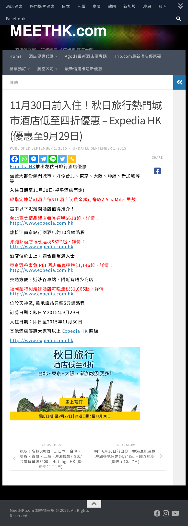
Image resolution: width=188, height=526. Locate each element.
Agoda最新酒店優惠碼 (86, 56)
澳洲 (147, 6)
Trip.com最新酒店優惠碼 (137, 56)
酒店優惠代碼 (41, 56)
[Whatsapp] (24, 159)
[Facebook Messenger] (33, 159)
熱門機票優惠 (42, 6)
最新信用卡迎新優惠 (83, 68)
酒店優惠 (14, 6)
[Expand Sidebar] (179, 82)
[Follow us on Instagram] (166, 513)
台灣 (81, 6)
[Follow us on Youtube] (174, 513)
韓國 (112, 6)
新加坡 (129, 6)
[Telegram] (43, 159)
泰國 (97, 6)
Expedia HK (22, 166)
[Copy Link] (72, 159)
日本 (66, 6)
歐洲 (162, 6)
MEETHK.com (58, 29)
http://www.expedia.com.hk (41, 223)
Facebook (16, 18)
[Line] (52, 159)
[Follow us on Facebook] (157, 513)
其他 (14, 82)
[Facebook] (14, 159)
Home (16, 56)
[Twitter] (62, 159)
